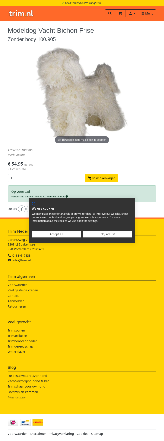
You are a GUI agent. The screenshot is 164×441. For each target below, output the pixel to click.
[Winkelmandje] (120, 13)
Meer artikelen (18, 397)
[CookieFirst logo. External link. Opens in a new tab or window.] (33, 204)
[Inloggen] (132, 13)
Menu (149, 13)
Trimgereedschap (20, 346)
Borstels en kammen (23, 392)
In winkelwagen (103, 178)
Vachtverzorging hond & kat (28, 381)
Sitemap (97, 433)
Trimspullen (16, 330)
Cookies (82, 433)
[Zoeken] (110, 13)
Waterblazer (16, 351)
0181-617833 (21, 255)
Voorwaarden (18, 285)
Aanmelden (16, 301)
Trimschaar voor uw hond (26, 386)
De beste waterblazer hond (27, 375)
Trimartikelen (17, 335)
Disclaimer (38, 433)
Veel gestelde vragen (23, 290)
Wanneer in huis (56, 196)
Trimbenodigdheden (23, 341)
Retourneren (17, 306)
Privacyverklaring (61, 433)
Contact (13, 295)
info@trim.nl (21, 260)
